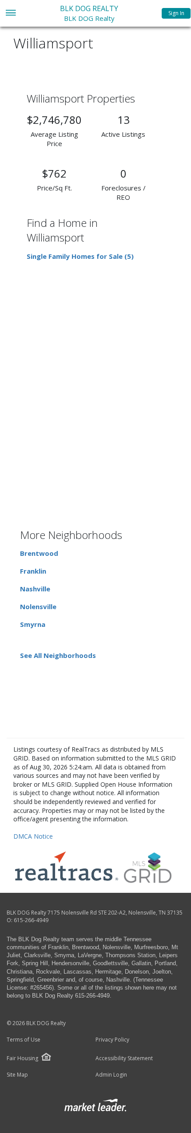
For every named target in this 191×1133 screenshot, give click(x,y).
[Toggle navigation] (10, 13)
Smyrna (32, 624)
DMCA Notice (33, 836)
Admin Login (111, 1074)
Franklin (33, 570)
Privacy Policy (112, 1039)
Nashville (35, 588)
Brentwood (39, 553)
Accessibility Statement (124, 1058)
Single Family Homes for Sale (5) (80, 256)
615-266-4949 (31, 920)
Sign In (176, 13)
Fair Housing (22, 1058)
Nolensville (38, 606)
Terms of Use (23, 1039)
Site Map (17, 1074)
